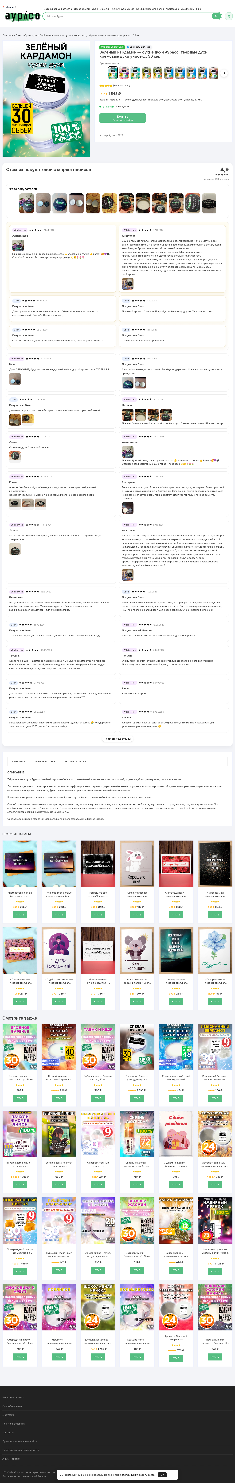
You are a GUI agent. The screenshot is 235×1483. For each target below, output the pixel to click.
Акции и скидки (11, 1458)
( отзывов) (121, 85)
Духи (95, 9)
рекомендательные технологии (103, 1474)
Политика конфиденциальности (20, 1450)
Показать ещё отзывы (118, 738)
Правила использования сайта (19, 1441)
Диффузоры (187, 9)
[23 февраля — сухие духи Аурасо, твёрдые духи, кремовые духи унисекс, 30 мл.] (135, 72)
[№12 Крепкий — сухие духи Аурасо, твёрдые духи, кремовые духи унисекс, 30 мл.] (157, 72)
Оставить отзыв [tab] (75, 761)
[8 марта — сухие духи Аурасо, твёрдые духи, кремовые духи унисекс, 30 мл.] (146, 72)
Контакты (8, 1432)
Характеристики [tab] (45, 761)
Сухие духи (30, 35)
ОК (162, 1474)
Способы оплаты (12, 1406)
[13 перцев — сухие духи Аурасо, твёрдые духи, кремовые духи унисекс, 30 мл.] (124, 72)
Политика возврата (13, 1423)
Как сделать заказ (13, 1397)
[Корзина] (229, 16)
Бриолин (105, 9)
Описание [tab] (18, 761)
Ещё (199, 9)
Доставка (8, 1414)
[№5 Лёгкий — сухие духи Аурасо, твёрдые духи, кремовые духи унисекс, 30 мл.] (169, 72)
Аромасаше (172, 9)
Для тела (7, 35)
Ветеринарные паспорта (58, 9)
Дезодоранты (82, 9)
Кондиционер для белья (150, 9)
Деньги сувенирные (123, 9)
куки (80, 1474)
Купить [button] (20, 915)
